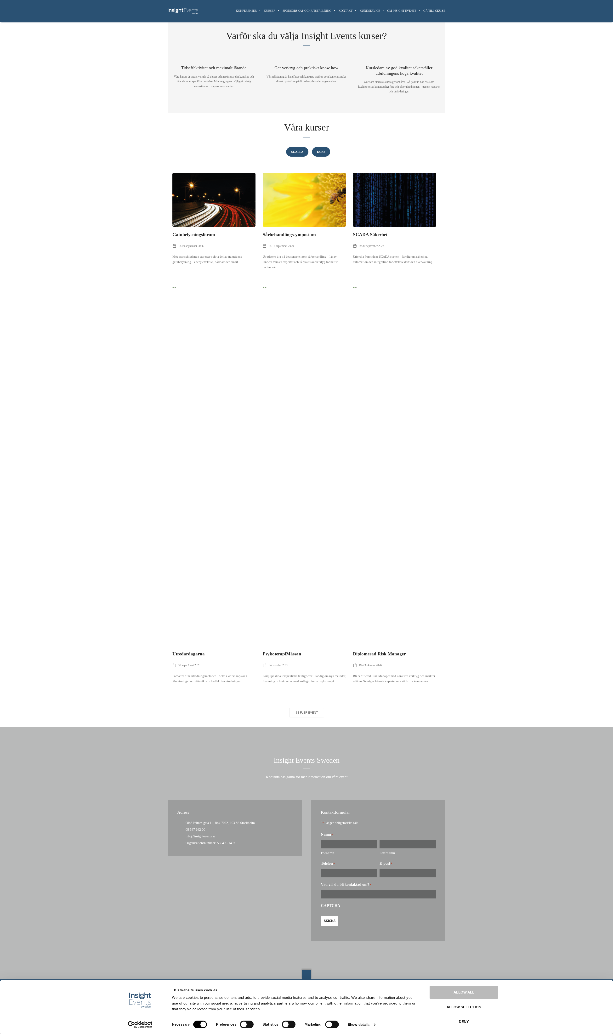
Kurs (321, 151)
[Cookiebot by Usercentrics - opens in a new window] (140, 1024)
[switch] (247, 1024)
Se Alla (297, 151)
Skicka (329, 921)
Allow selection (464, 1007)
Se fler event (306, 712)
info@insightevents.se (200, 836)
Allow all (464, 992)
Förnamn (327, 853)
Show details (358, 1025)
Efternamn (387, 853)
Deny (464, 1022)
